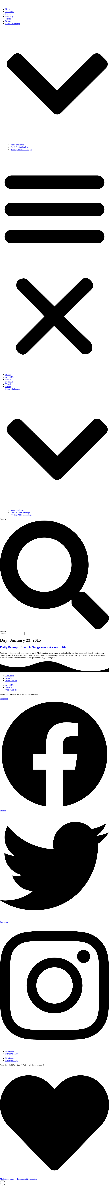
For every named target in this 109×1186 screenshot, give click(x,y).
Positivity (9, 16)
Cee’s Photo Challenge (20, 147)
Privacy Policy (11, 1054)
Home (8, 9)
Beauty (8, 21)
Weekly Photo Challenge (21, 149)
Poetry (8, 14)
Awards (8, 678)
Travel (8, 19)
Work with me (11, 680)
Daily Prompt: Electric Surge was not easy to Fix (33, 647)
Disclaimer (9, 1051)
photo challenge (17, 145)
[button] (54, 262)
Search (3, 519)
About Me (9, 11)
